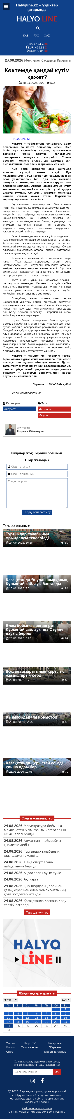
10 (8, 1017)
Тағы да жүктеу (37, 912)
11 (18, 1017)
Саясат (10, 1043)
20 (36, 1021)
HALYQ (37, 19)
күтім (44, 415)
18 (18, 1021)
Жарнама (55, 1047)
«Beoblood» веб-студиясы (48, 1111)
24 (8, 1026)
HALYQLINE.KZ (20, 138)
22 (55, 1021)
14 (46, 1017)
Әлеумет (10, 409)
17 (8, 1021)
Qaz (47, 35)
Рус (36, 35)
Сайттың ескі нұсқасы (37, 1108)
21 (46, 1021)
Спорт (10, 1051)
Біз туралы (55, 1043)
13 (36, 1017)
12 (27, 1017)
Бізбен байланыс (55, 1051)
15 (55, 1017)
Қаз (25, 35)
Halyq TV (30, 1043)
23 (65, 1021)
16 (65, 1017)
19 (27, 1021)
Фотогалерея (29, 1047)
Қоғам (10, 1047)
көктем (46, 409)
